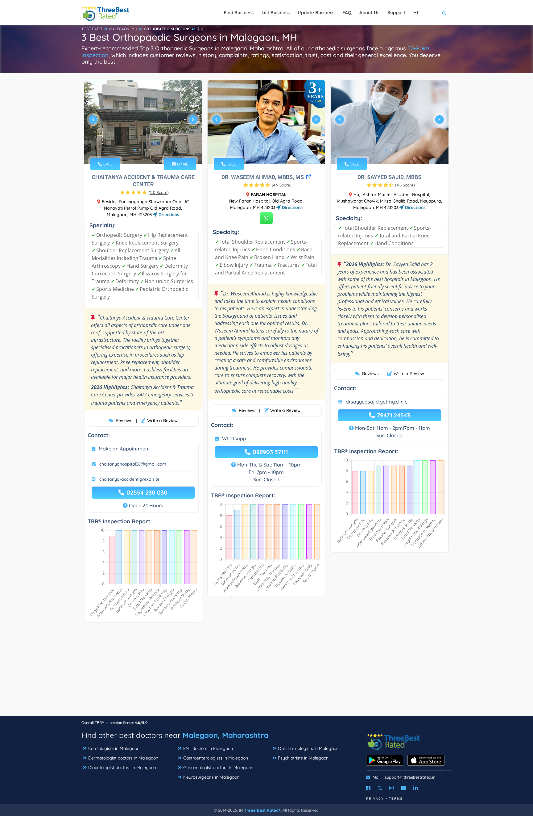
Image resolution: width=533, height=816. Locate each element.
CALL (107, 163)
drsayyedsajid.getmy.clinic (376, 402)
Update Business (316, 12)
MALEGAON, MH (123, 29)
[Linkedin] (415, 788)
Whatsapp (234, 438)
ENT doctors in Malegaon (208, 748)
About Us (369, 12)
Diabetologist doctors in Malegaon (122, 767)
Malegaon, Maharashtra (225, 735)
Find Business (239, 12)
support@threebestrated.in (410, 777)
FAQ (346, 12)
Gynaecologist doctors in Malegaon (218, 767)
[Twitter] (380, 788)
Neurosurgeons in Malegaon (211, 777)
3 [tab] (145, 150)
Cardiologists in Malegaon (113, 748)
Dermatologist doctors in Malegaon (123, 758)
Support (396, 12)
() (159, 192)
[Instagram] (391, 788)
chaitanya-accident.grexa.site (129, 479)
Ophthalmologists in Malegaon (308, 748)
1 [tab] (135, 150)
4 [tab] (150, 150)
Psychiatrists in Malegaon (303, 758)
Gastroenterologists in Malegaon (215, 758)
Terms (396, 798)
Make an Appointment (124, 449)
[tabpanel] (143, 122)
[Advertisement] (266, 672)
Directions (168, 214)
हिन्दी (200, 29)
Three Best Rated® (262, 810)
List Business (276, 12)
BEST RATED (93, 29)
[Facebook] (368, 788)
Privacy (375, 798)
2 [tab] (140, 150)
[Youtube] (403, 788)
